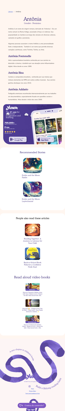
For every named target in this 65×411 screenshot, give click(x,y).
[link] (17, 139)
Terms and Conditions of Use (32, 393)
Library (10, 12)
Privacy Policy (32, 391)
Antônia (18, 12)
